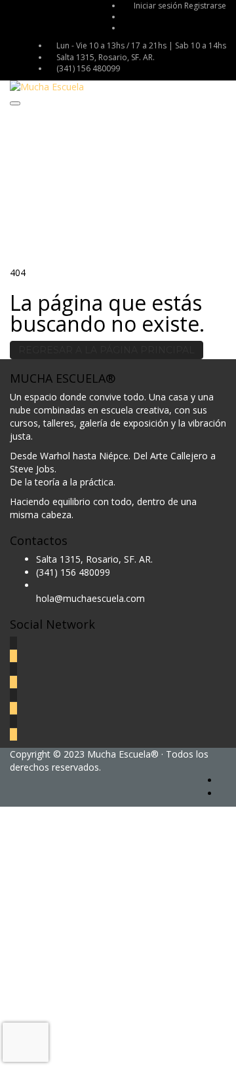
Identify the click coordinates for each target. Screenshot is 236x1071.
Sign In (105, 1051)
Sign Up (73, 1051)
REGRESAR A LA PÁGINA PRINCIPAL (106, 350)
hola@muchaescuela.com (90, 598)
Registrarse (205, 5)
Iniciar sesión (159, 5)
